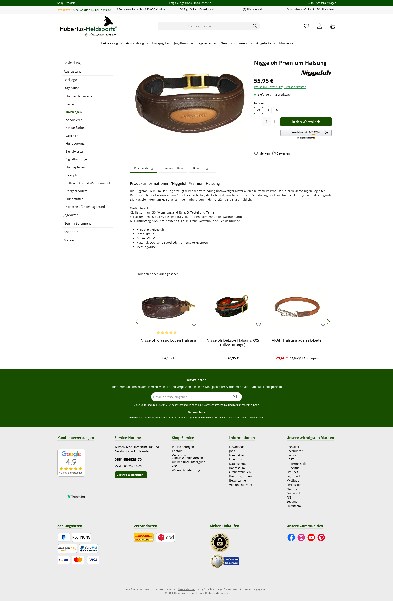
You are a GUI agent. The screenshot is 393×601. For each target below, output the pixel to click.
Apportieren (74, 120)
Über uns (235, 459)
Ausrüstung (73, 71)
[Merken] (194, 325)
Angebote (71, 231)
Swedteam (294, 506)
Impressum (237, 468)
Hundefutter (74, 199)
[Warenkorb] (331, 26)
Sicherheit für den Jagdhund (85, 206)
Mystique (293, 480)
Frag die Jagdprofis (180, 3)
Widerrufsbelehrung (186, 470)
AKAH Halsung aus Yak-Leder (297, 340)
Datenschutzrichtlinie (215, 404)
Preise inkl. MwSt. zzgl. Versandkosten (280, 87)
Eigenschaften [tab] (173, 168)
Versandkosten (186, 589)
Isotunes (292, 472)
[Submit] (234, 396)
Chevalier (293, 447)
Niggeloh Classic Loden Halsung (168, 340)
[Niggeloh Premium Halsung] (190, 103)
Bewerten (283, 153)
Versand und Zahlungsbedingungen (187, 456)
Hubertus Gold (297, 464)
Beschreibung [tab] (143, 168)
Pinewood (293, 493)
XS (258, 110)
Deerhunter (295, 451)
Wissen (70, 3)
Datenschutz (237, 464)
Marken (69, 240)
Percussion (294, 485)
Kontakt (177, 451)
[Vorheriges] (137, 321)
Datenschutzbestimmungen (158, 417)
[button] (306, 134)
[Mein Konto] (319, 26)
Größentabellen (240, 472)
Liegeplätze (73, 175)
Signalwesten (75, 151)
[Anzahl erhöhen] (275, 121)
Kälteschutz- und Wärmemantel (88, 183)
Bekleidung (72, 63)
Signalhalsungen (77, 159)
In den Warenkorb (306, 121)
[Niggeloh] (316, 73)
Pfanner (292, 489)
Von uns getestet (240, 485)
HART (290, 459)
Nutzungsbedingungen (246, 404)
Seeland (292, 501)
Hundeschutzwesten (80, 96)
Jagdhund (71, 88)
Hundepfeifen (75, 167)
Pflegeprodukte (76, 191)
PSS (289, 497)
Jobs (232, 451)
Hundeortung (75, 143)
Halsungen (74, 112)
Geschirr (72, 136)
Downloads (236, 447)
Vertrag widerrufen (130, 475)
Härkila (291, 455)
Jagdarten (71, 215)
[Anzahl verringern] (258, 121)
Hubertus (293, 468)
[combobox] (204, 26)
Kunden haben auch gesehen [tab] (158, 274)
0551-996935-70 (128, 459)
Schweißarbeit (76, 128)
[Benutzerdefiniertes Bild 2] (225, 560)
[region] (190, 103)
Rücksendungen (183, 447)
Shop (60, 3)
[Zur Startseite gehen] (88, 26)
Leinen (70, 104)
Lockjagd (70, 79)
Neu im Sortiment (77, 223)
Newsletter (236, 455)
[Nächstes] (328, 321)
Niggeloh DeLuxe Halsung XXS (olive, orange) (233, 342)
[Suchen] (255, 26)
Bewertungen (238, 480)
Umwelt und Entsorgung (188, 462)
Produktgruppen (240, 476)
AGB (214, 417)
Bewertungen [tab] (202, 168)
